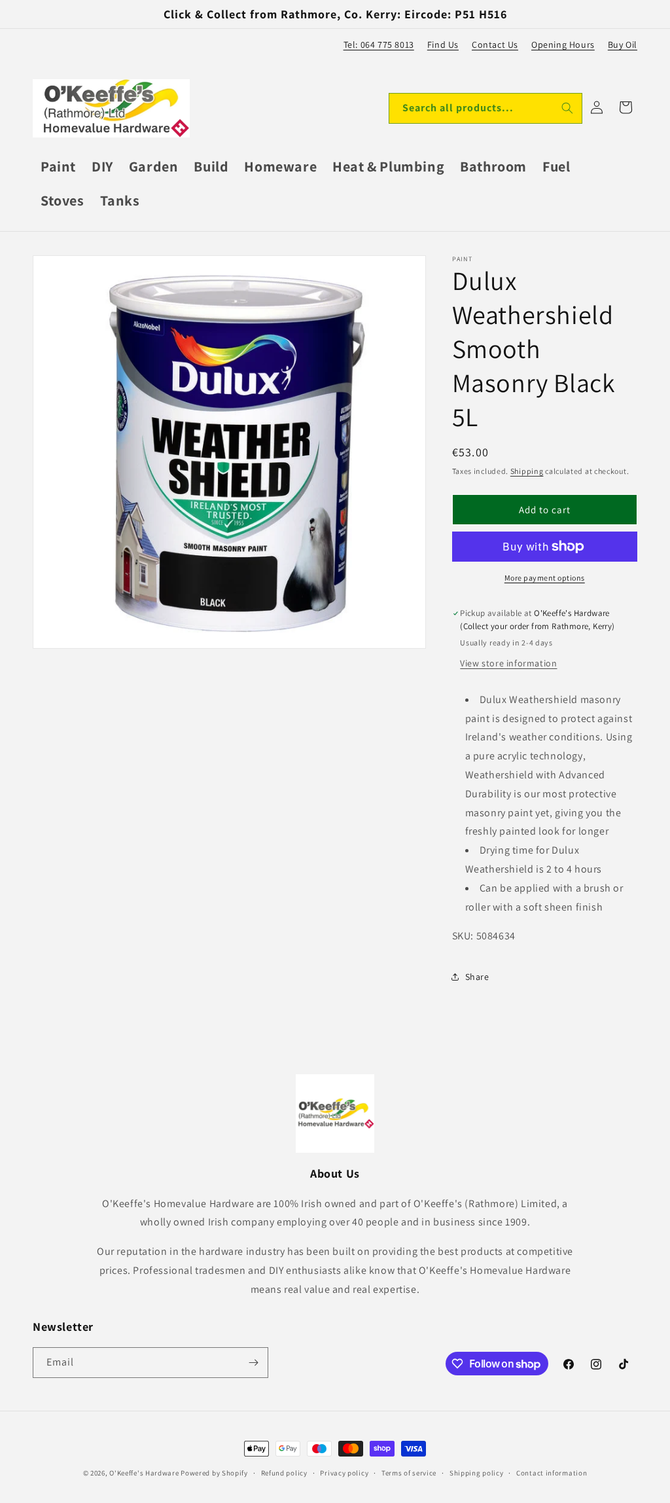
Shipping (527, 471)
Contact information (551, 1472)
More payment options (544, 578)
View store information (508, 663)
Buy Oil (622, 44)
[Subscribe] (253, 1362)
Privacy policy (344, 1472)
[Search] (567, 108)
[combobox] (485, 108)
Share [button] (477, 977)
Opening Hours (563, 44)
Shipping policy (477, 1472)
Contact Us (495, 44)
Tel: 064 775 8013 (379, 44)
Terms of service (408, 1472)
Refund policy (284, 1472)
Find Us (443, 44)
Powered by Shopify (214, 1472)
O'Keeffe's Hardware (144, 1472)
